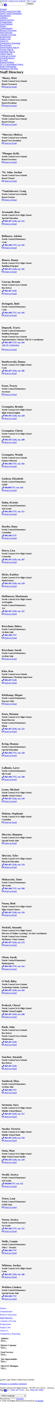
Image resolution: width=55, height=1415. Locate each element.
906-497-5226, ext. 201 (15, 269)
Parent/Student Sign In (9, 47)
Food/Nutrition (6, 24)
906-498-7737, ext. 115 (14, 511)
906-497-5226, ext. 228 (15, 416)
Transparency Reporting (10, 43)
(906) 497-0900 (36, 1390)
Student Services (7, 20)
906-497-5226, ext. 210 (15, 798)
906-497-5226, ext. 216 (15, 912)
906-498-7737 (11, 535)
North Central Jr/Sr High (10, 11)
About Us (4, 41)
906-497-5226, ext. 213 (15, 942)
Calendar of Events (8, 35)
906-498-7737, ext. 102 (15, 464)
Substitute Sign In (7, 52)
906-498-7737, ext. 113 (14, 1228)
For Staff (3, 60)
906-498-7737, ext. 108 (15, 777)
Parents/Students (7, 62)
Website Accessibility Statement (13, 1384)
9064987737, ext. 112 (14, 1183)
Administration (6, 28)
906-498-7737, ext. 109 (15, 888)
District (3, 26)
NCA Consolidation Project (11, 64)
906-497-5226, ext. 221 (15, 611)
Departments (5, 15)
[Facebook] (5, 5)
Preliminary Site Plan (9, 68)
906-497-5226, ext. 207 (15, 559)
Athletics (3, 18)
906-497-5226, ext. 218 (15, 583)
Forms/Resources (7, 58)
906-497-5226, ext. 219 (15, 1160)
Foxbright (39, 1401)
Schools (3, 9)
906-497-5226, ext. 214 (15, 864)
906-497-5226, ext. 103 (15, 990)
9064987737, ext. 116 (14, 487)
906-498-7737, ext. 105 (15, 245)
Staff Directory (6, 32)
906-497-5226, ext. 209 (15, 1014)
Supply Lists (5, 39)
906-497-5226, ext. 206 (15, 371)
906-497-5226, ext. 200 (15, 440)
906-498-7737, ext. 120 (15, 753)
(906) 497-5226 (17, 1390)
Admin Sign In (6, 54)
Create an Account (8, 56)
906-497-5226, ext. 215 (15, 221)
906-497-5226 (11, 291)
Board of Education (8, 30)
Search (30, 4)
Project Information (8, 66)
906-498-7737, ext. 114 (14, 966)
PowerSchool (5, 45)
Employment (5, 37)
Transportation (6, 22)
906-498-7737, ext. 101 (15, 342)
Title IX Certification (10, 345)
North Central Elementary (11, 13)
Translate (20, 1398)
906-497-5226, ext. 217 (15, 1114)
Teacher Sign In (6, 49)
